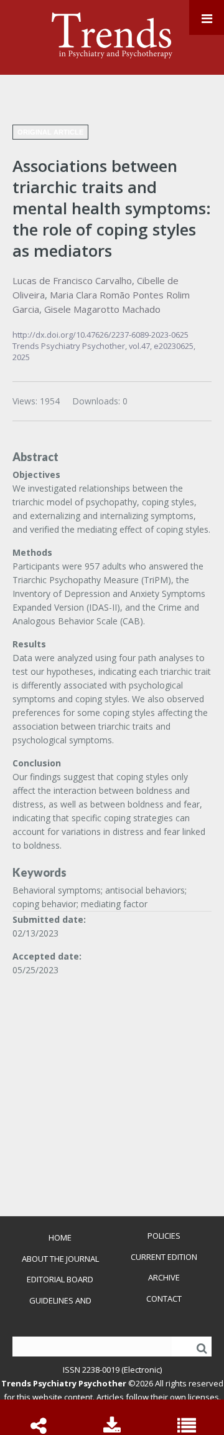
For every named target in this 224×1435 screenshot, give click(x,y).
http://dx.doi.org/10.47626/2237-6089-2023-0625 (100, 334)
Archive (164, 1277)
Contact (164, 1298)
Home (60, 1237)
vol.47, (141, 345)
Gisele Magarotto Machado (102, 309)
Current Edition (164, 1256)
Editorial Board (60, 1279)
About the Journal (60, 1258)
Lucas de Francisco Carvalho (72, 280)
